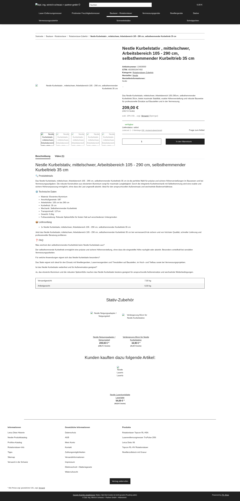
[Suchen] (149, 4)
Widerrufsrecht (71, 472)
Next (117, 139)
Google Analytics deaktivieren (84, 495)
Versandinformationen (74, 457)
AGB (67, 437)
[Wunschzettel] (186, 5)
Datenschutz (70, 432)
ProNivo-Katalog (15, 442)
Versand (145, 116)
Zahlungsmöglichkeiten (75, 452)
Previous (38, 139)
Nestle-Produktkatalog (17, 437)
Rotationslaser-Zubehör (143, 72)
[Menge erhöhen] (158, 141)
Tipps (10, 452)
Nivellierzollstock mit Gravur (134, 452)
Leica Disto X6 (128, 442)
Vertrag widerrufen (120, 481)
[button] (179, 5)
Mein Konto (70, 442)
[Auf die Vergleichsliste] (105, 51)
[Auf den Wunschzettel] (112, 51)
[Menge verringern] (125, 141)
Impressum (70, 462)
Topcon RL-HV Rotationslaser (135, 447)
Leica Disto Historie (16, 432)
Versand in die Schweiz (18, 462)
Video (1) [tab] (59, 156)
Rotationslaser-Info (16, 447)
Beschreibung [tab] (42, 156)
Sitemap (11, 457)
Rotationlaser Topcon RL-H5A (135, 432)
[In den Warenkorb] (37, 44)
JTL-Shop (225, 495)
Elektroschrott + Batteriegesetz (78, 467)
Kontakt (68, 447)
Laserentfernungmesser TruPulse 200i (139, 437)
